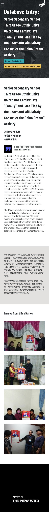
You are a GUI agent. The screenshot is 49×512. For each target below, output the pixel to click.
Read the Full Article (22, 149)
